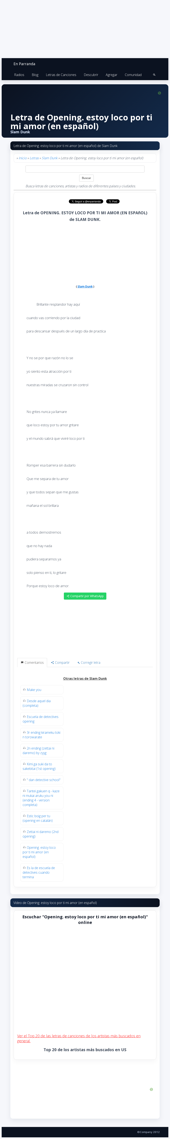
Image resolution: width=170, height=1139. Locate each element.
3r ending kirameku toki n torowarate (41, 734)
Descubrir (91, 74)
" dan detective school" (44, 780)
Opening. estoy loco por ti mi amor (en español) (39, 852)
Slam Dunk (49, 158)
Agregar (111, 74)
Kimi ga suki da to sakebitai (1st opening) (39, 766)
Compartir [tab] (62, 662)
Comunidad (133, 74)
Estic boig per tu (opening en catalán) (38, 818)
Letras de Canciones (61, 74)
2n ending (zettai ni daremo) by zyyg (38, 750)
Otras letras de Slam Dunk (85, 678)
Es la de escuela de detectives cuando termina (39, 872)
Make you (34, 689)
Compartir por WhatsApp (86, 596)
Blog (35, 74)
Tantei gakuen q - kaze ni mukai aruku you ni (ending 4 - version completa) (41, 798)
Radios (19, 74)
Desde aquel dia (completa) (37, 703)
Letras (34, 158)
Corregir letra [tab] (90, 662)
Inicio (23, 158)
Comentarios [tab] (34, 662)
